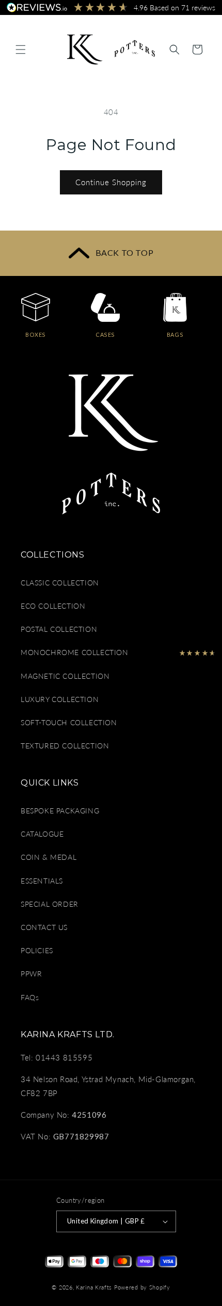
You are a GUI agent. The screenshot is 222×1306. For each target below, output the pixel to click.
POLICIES (37, 950)
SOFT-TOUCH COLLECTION (69, 722)
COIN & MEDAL (48, 857)
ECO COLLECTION (53, 605)
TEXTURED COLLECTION (65, 745)
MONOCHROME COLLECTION (75, 652)
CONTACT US (44, 927)
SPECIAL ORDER (49, 904)
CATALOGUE (42, 833)
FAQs (30, 997)
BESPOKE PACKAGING (60, 810)
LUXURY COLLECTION (60, 699)
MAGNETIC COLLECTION (65, 676)
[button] (20, 49)
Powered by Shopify (142, 1287)
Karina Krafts (94, 1287)
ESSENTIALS (42, 880)
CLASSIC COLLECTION (60, 582)
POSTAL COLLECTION (59, 629)
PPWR (31, 973)
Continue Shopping (111, 182)
